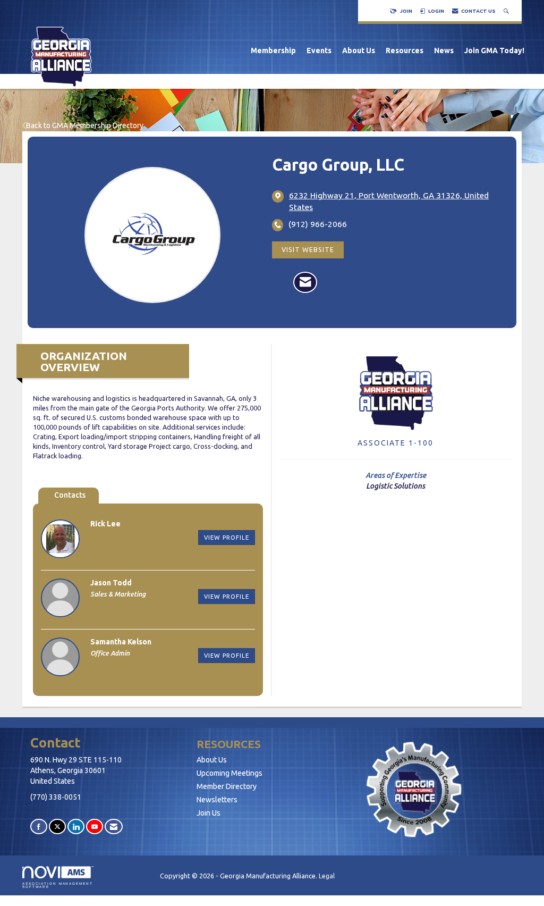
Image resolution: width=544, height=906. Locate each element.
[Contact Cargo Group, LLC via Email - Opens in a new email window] (305, 282)
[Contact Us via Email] (114, 826)
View (226, 537)
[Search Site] (507, 11)
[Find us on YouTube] (94, 826)
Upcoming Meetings (229, 773)
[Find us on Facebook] (38, 826)
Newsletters (217, 799)
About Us (358, 50)
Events (319, 50)
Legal (327, 875)
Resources (404, 50)
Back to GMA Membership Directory (84, 125)
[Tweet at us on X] (57, 826)
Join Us (208, 813)
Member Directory (227, 786)
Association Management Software (57, 885)
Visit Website (308, 249)
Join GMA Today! (494, 50)
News (444, 50)
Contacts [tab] (70, 495)
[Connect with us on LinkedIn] (75, 826)
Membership (273, 50)
